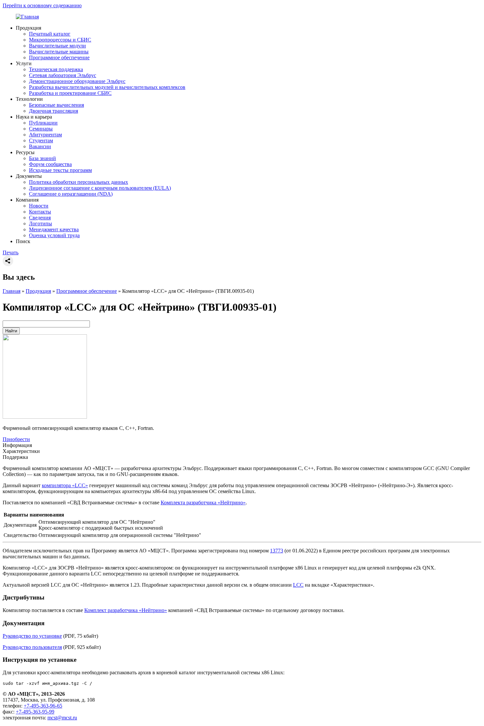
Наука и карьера (34, 117)
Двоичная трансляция (53, 111)
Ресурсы (25, 152)
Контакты (40, 211)
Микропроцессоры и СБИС (60, 39)
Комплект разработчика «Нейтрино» (125, 610)
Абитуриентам (45, 134)
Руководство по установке (32, 636)
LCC (298, 585)
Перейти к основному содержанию (42, 5)
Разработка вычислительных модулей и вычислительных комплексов (107, 87)
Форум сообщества (50, 164)
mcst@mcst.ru (62, 717)
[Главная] (27, 16)
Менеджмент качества (54, 229)
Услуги (24, 63)
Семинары (41, 128)
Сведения (40, 217)
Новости (38, 206)
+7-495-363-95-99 (35, 711)
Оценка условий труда (54, 235)
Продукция (28, 28)
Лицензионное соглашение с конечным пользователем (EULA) (100, 188)
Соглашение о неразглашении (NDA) (71, 194)
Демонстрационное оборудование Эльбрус (77, 81)
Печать (10, 252)
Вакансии (40, 146)
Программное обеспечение (59, 57)
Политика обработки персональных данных (78, 182)
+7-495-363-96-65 (43, 706)
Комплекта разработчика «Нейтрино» (203, 502)
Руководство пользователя (32, 647)
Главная (11, 291)
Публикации (43, 123)
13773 (276, 550)
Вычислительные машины (59, 51)
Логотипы (40, 223)
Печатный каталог (49, 34)
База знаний (42, 158)
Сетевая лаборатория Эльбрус (62, 75)
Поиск (23, 241)
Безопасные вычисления (56, 105)
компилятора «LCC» (65, 485)
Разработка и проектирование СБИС (70, 93)
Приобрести (16, 439)
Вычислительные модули (57, 45)
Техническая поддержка (56, 69)
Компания (27, 200)
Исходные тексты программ (60, 170)
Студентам (41, 140)
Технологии (29, 99)
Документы (29, 176)
